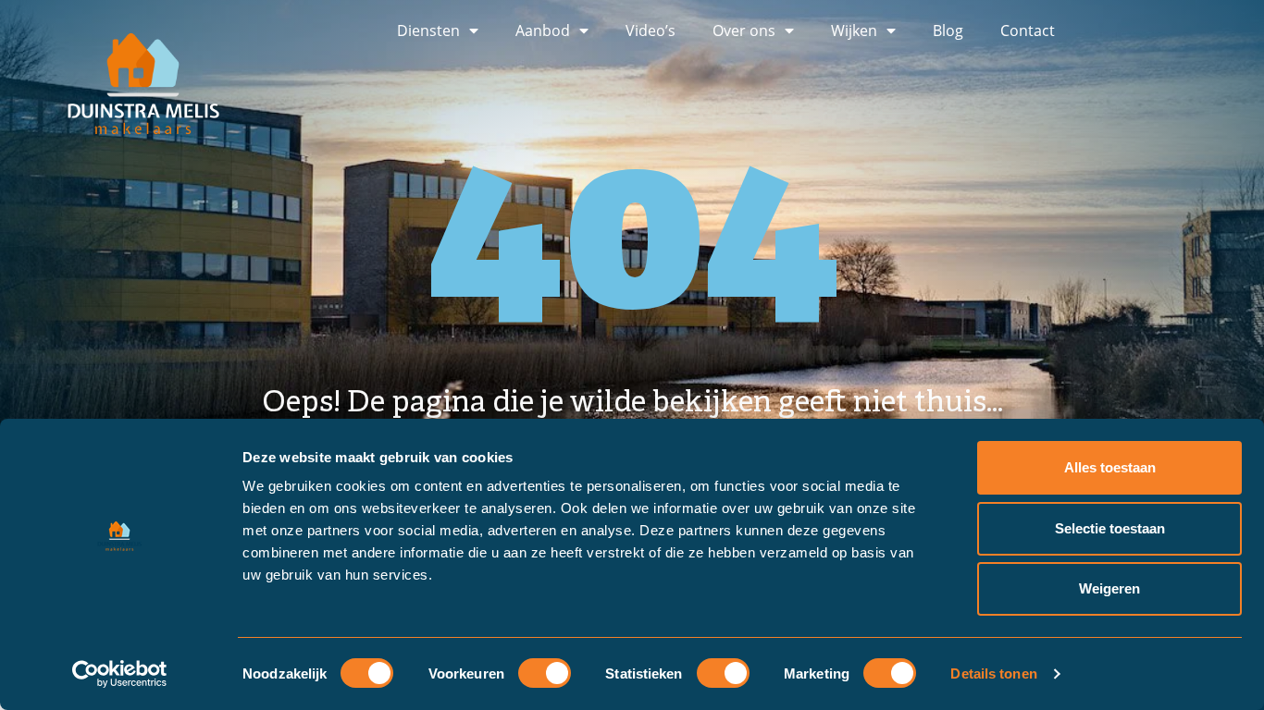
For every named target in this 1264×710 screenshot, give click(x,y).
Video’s (650, 30)
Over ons (744, 30)
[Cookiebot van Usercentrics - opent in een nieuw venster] (120, 674)
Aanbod (542, 30)
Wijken (854, 30)
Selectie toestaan (1110, 528)
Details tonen (993, 673)
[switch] (544, 673)
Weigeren (1109, 588)
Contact (1027, 30)
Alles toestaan (1110, 467)
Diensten (428, 30)
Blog (948, 30)
